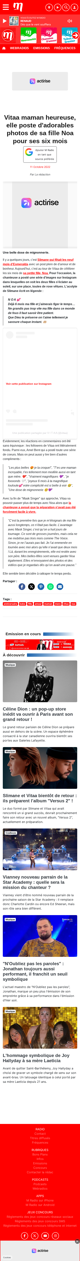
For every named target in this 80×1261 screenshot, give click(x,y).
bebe (22, 603)
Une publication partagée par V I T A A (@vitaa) (40, 432)
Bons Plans (40, 1154)
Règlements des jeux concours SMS (40, 1221)
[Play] (5, 21)
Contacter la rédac (40, 1172)
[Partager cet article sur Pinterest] (40, 588)
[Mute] (70, 21)
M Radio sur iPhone (40, 1200)
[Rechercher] (66, 7)
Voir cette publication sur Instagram (28, 383)
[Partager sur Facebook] (21, 588)
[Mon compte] (74, 7)
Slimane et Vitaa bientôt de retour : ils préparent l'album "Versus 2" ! (40, 798)
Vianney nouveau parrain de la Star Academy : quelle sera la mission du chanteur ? (35, 882)
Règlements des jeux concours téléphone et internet (40, 1225)
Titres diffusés (40, 1138)
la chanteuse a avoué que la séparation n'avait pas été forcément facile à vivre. (39, 507)
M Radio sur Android (40, 1205)
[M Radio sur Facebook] (24, 1235)
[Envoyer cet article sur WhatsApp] (49, 588)
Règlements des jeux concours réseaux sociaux (40, 1217)
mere (58, 603)
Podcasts (40, 1184)
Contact (40, 1133)
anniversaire (10, 603)
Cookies (7, 1257)
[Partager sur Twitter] (30, 588)
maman (48, 603)
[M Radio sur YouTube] (45, 1235)
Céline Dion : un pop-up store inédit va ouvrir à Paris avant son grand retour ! (38, 714)
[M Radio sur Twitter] (34, 1235)
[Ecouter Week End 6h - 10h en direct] (40, 644)
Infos (40, 1159)
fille (30, 603)
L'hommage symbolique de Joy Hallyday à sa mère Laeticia (36, 1058)
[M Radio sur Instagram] (55, 1235)
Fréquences (65, 48)
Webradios (19, 48)
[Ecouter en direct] (57, 7)
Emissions (41, 48)
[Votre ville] (49, 7)
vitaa (66, 603)
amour (38, 603)
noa (73, 603)
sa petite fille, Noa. (36, 273)
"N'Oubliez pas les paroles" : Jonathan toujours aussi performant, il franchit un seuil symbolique (35, 971)
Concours (40, 1168)
